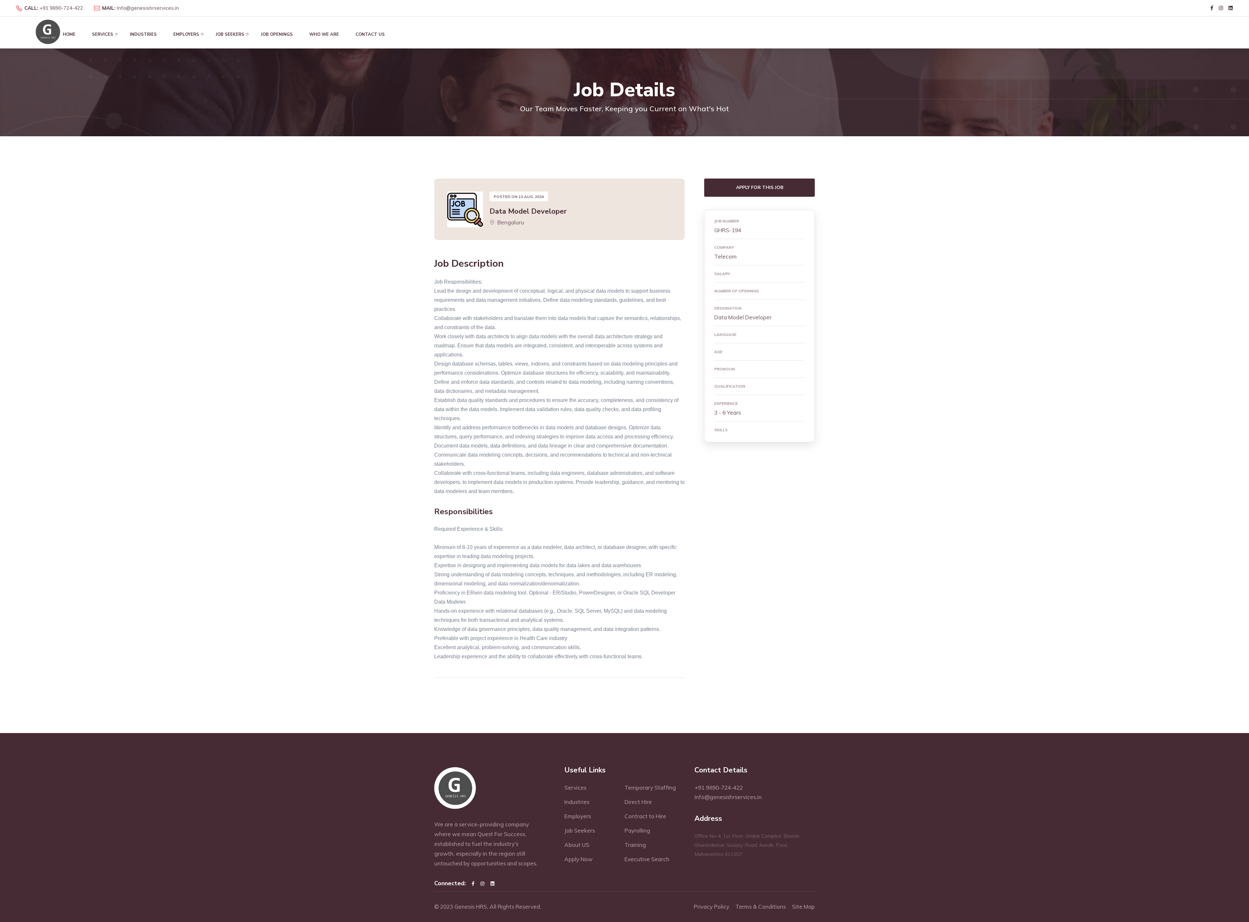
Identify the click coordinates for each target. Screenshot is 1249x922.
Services (102, 34)
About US (576, 844)
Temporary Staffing (650, 787)
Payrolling (637, 830)
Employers (186, 34)
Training (635, 844)
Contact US (370, 34)
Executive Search (646, 859)
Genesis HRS (470, 906)
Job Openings (277, 34)
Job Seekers (230, 34)
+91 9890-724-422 (61, 8)
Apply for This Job (759, 187)
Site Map (803, 906)
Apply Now (578, 859)
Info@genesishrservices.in (148, 8)
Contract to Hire (645, 816)
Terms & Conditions (760, 906)
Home (69, 34)
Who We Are (324, 34)
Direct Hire (638, 801)
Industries (143, 34)
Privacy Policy (711, 906)
